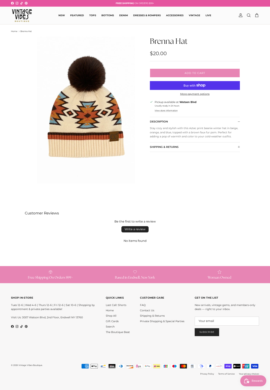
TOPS (92, 15)
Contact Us (147, 310)
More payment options (195, 93)
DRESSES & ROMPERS (147, 15)
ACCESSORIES (174, 15)
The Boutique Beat (118, 332)
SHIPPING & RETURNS (164, 147)
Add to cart (195, 72)
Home (14, 31)
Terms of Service (226, 374)
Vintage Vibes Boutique (30, 365)
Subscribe (206, 332)
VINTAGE (194, 15)
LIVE (208, 15)
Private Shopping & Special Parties (162, 321)
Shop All (111, 315)
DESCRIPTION (159, 121)
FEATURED (77, 15)
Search (110, 326)
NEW (61, 15)
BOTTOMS (107, 15)
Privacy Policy (207, 374)
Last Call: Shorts (116, 305)
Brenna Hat (26, 31)
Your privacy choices (249, 374)
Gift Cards (112, 321)
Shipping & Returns (152, 315)
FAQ (143, 305)
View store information (166, 110)
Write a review (135, 229)
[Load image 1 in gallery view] (86, 110)
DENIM (123, 15)
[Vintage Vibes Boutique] (21, 15)
